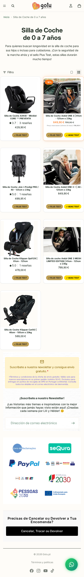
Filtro (10, 72)
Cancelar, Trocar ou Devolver (42, 531)
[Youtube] (45, 570)
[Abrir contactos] (71, 564)
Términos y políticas (42, 562)
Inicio (6, 17)
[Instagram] (38, 570)
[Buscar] (13, 6)
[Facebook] (31, 570)
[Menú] (4, 5)
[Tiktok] (52, 570)
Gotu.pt (47, 554)
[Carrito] (79, 6)
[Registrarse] (73, 423)
